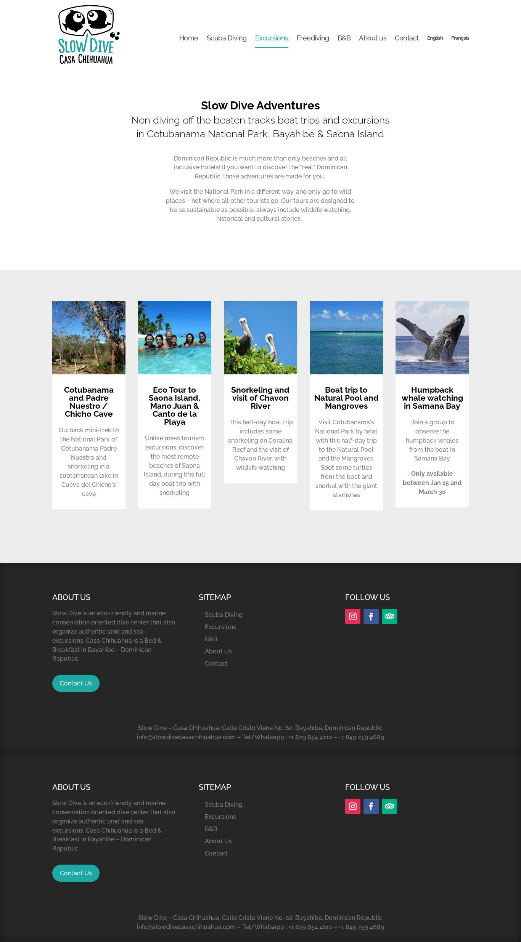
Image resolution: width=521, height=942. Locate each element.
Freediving (313, 38)
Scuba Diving (227, 38)
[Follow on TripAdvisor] (389, 616)
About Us (218, 651)
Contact (407, 38)
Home (188, 38)
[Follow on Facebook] (371, 616)
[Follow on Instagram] (352, 616)
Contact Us (76, 683)
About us (372, 38)
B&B (344, 38)
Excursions (271, 38)
